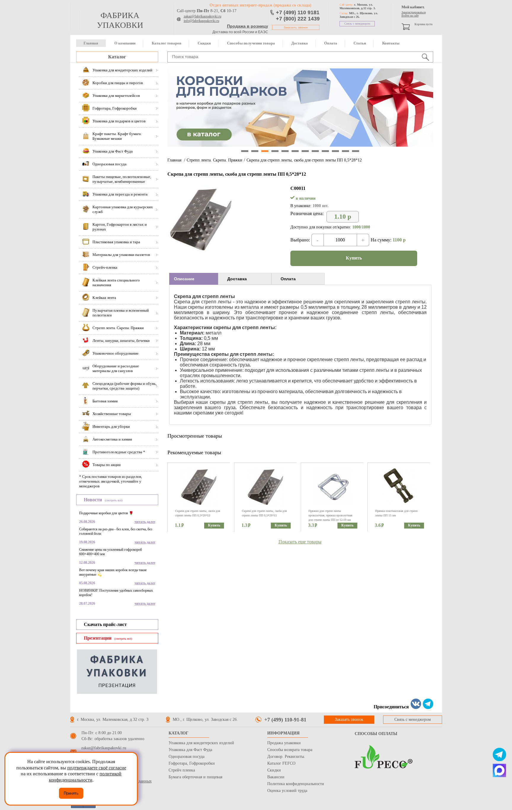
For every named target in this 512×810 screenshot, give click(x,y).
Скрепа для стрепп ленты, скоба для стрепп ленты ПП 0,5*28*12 (304, 160)
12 (355, 151)
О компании (124, 43)
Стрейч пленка (182, 770)
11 (345, 151)
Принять (71, 793)
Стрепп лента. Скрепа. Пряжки (214, 160)
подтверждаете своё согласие (96, 767)
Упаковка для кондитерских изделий (201, 743)
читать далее (145, 522)
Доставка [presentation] (237, 278)
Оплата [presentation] (288, 278)
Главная (91, 43)
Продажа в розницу (247, 26)
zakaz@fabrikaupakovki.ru (202, 16)
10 (335, 151)
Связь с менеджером (357, 23)
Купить (354, 257)
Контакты (390, 43)
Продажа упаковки (284, 743)
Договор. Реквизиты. (286, 756)
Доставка (299, 43)
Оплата (330, 43)
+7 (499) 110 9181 (297, 12)
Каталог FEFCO (281, 763)
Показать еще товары (300, 541)
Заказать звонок (296, 27)
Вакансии (275, 777)
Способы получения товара (251, 43)
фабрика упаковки (120, 20)
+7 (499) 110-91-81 (285, 719)
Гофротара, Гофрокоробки (192, 763)
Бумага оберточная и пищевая (195, 777)
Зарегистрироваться (413, 12)
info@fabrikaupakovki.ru (201, 21)
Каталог (117, 56)
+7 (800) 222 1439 (298, 19)
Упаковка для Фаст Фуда (190, 749)
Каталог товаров (166, 43)
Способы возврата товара (289, 749)
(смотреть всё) (113, 500)
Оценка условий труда (287, 790)
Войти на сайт (410, 15)
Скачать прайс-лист (105, 624)
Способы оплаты (376, 733)
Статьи (359, 43)
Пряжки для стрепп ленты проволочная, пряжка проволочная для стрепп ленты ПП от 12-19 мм (330, 515)
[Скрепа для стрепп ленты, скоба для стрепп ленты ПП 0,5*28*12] (200, 250)
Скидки (204, 43)
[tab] (193, 279)
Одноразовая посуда (186, 756)
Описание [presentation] (184, 278)
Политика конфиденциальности (295, 784)
